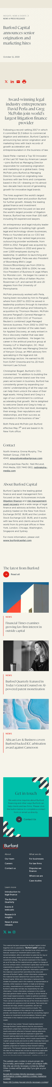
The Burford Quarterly (11, 900)
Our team (9, 858)
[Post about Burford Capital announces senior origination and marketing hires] (6, 81)
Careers (8, 863)
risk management (36, 500)
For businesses (36, 858)
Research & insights (10, 916)
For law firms (35, 863)
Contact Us (30, 819)
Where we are (36, 876)
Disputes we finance (35, 869)
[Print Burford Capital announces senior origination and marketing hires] (24, 81)
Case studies (35, 880)
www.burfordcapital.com (17, 540)
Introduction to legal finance (12, 893)
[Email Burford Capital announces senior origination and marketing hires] (18, 81)
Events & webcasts (9, 908)
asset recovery (11, 504)
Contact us (10, 868)
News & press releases (14, 19)
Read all (15, 574)
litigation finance (12, 500)
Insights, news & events (15, 16)
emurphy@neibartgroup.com (26, 458)
